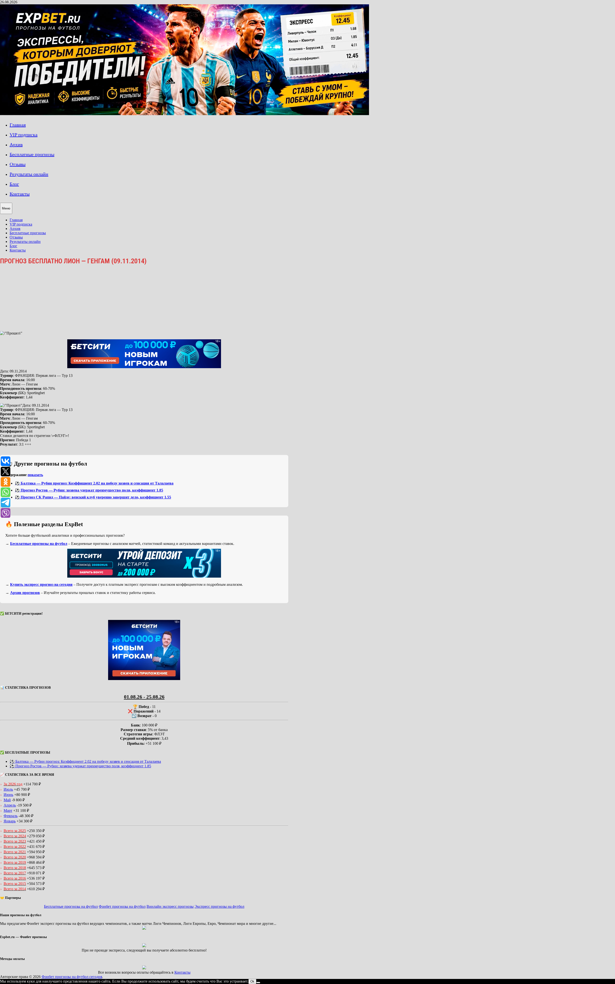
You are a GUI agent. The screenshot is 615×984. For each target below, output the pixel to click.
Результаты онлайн (29, 174)
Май (7, 800)
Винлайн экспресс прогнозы (170, 906)
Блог (14, 184)
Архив (16, 144)
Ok (252, 981)
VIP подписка (23, 134)
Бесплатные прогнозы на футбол (38, 544)
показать (35, 475)
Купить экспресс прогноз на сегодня (41, 584)
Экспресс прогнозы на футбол (219, 906)
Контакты (20, 193)
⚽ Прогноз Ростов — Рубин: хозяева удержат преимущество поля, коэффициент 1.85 (89, 490)
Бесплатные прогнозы (32, 154)
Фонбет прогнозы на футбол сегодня (72, 977)
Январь (10, 821)
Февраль (11, 816)
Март (8, 810)
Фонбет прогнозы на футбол (122, 906)
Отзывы (17, 164)
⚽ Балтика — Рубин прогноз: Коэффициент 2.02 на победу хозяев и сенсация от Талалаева (94, 483)
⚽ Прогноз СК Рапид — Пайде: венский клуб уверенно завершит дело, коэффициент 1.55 (93, 497)
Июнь (8, 795)
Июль (8, 789)
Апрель (10, 805)
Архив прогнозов (25, 593)
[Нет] (258, 982)
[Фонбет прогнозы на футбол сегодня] (184, 114)
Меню (6, 208)
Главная (18, 124)
